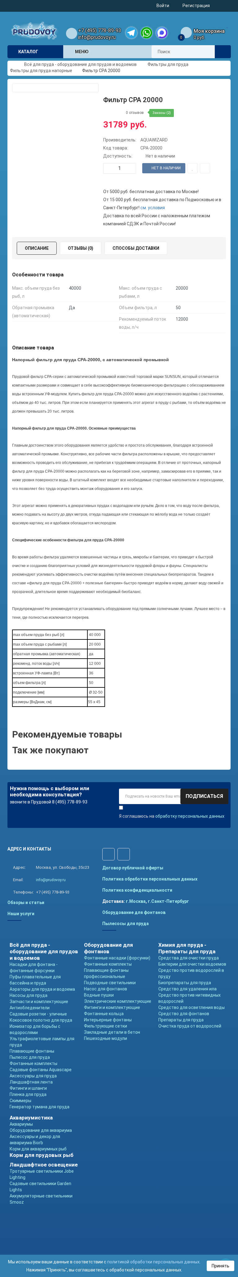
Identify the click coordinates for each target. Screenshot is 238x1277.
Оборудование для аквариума (41, 1130)
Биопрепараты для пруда (184, 982)
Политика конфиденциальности (137, 890)
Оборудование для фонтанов (133, 912)
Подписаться (204, 796)
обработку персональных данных (189, 816)
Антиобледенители (30, 1007)
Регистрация (196, 5)
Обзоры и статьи (25, 902)
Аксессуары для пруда (33, 1075)
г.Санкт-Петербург (168, 901)
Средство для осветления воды (191, 1007)
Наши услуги (20, 913)
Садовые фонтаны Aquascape (41, 1069)
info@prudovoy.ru (97, 37)
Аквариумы (21, 1124)
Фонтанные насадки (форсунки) (117, 957)
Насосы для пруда (28, 995)
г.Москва (136, 901)
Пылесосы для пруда (125, 923)
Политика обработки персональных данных (149, 879)
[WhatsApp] (146, 32)
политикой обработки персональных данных (153, 1261)
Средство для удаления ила (187, 988)
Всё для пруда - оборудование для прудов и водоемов (44, 951)
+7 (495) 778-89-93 (99, 30)
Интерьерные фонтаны (108, 1019)
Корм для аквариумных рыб (38, 1148)
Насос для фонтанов (105, 988)
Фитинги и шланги (28, 1088)
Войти (162, 5)
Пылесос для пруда (30, 1057)
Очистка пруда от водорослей (189, 1026)
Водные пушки (99, 995)
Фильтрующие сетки (105, 1026)
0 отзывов (135, 112)
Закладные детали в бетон (112, 1032)
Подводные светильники (110, 982)
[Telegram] (131, 32)
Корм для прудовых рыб (41, 1155)
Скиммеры (20, 1100)
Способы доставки (135, 248)
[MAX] (161, 32)
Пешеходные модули (105, 1038)
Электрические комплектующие (117, 1001)
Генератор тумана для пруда (39, 1106)
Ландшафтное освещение (44, 1165)
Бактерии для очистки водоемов (192, 964)
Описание (37, 248)
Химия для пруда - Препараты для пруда (186, 948)
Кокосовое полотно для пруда (41, 1020)
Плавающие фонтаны (32, 1051)
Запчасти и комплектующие (39, 1001)
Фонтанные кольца (104, 1013)
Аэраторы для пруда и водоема (42, 989)
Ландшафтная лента (31, 1082)
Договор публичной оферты (132, 867)
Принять (220, 1265)
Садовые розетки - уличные (38, 1013)
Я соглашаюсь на (171, 816)
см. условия (152, 207)
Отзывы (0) (80, 248)
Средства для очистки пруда (188, 957)
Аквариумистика (31, 1118)
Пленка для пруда (28, 1094)
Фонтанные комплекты (33, 1063)
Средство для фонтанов (183, 1013)
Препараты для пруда (181, 1019)
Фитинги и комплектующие (112, 1007)
